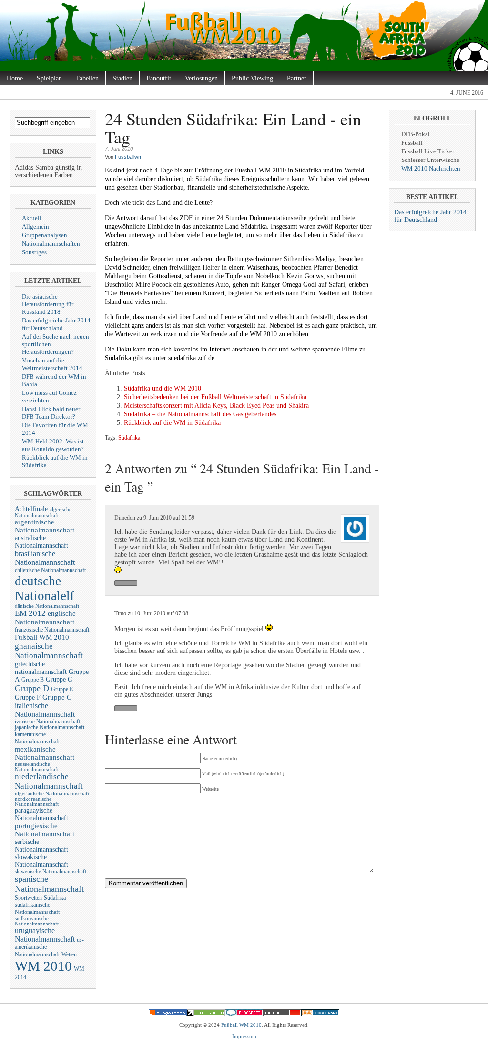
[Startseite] (244, 63)
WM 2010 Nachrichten (430, 168)
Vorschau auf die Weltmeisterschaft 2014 (52, 364)
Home (15, 78)
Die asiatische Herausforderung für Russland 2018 (47, 304)
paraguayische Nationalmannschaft (41, 814)
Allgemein (35, 226)
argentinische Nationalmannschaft (44, 526)
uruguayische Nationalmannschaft (45, 934)
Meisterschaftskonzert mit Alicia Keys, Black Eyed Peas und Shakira (216, 405)
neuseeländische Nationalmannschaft (37, 767)
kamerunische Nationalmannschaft (37, 738)
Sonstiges (34, 252)
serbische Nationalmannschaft (41, 845)
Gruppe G (57, 697)
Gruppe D (32, 688)
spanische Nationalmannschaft (49, 883)
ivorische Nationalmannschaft (47, 721)
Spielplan (49, 78)
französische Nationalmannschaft (52, 629)
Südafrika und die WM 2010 (162, 388)
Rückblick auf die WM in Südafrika (172, 422)
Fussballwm (128, 157)
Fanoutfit (158, 78)
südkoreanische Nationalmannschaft (37, 921)
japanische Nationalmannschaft (49, 727)
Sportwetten (28, 897)
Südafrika (55, 897)
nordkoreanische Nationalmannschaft (37, 801)
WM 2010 (43, 966)
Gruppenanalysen (44, 235)
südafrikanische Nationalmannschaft (37, 908)
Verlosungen (201, 78)
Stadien (122, 78)
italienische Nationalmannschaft (45, 710)
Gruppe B (32, 679)
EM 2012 (30, 613)
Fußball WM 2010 (42, 637)
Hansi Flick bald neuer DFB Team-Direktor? (51, 412)
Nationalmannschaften (51, 243)
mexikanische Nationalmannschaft (44, 753)
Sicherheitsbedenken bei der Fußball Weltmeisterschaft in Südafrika (215, 397)
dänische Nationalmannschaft (47, 606)
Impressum (244, 1036)
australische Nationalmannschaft (41, 541)
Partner (296, 78)
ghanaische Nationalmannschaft (49, 651)
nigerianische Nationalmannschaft (52, 793)
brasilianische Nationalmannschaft (45, 558)
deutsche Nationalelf (44, 588)
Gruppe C (59, 679)
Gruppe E (62, 689)
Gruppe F (28, 697)
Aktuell (31, 217)
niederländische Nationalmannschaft (49, 781)
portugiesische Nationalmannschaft (44, 830)
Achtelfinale (31, 508)
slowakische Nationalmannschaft (41, 860)
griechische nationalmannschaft (41, 668)
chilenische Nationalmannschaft (50, 570)
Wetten (69, 954)
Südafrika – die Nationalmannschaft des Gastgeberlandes (200, 414)
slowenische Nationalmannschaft (50, 871)
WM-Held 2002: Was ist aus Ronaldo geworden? (53, 445)
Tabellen (87, 78)
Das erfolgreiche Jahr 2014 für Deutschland (56, 324)
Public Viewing (252, 78)
